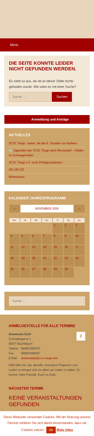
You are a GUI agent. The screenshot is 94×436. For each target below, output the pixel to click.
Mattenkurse (16, 176)
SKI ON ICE (16, 169)
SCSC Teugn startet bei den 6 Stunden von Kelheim (43, 143)
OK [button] (51, 430)
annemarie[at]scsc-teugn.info (39, 358)
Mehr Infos (65, 430)
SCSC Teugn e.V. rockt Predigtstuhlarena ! (36, 162)
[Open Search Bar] (87, 44)
